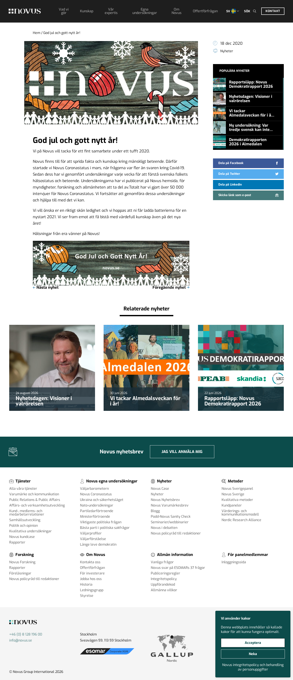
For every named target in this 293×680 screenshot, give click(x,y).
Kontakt (273, 11)
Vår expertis (111, 11)
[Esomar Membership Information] (107, 654)
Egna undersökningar (144, 11)
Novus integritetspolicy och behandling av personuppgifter (253, 667)
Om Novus (176, 11)
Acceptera (253, 642)
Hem (36, 33)
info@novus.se (20, 640)
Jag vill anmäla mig (182, 451)
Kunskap (86, 11)
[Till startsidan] (25, 11)
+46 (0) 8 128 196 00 (25, 634)
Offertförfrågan (205, 11)
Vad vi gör (64, 11)
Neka (253, 654)
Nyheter (226, 51)
